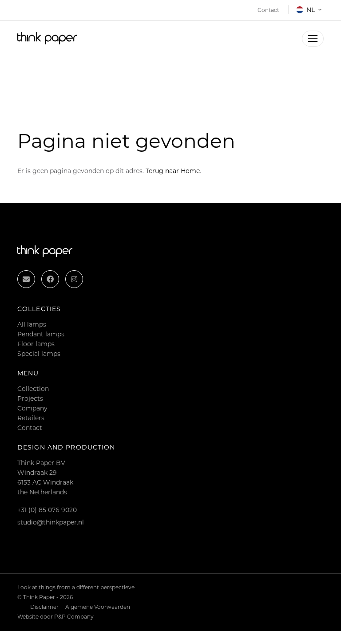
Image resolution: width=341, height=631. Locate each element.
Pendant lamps (40, 334)
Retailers (30, 418)
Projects (30, 398)
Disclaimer (44, 606)
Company (32, 408)
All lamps (31, 324)
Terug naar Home (173, 171)
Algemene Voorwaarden (97, 606)
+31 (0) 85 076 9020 (47, 510)
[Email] (26, 279)
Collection (33, 389)
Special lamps (38, 354)
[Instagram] (74, 279)
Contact (29, 428)
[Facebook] (50, 279)
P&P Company (74, 616)
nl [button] (310, 9)
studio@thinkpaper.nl (50, 522)
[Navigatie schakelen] (313, 38)
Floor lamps (36, 344)
